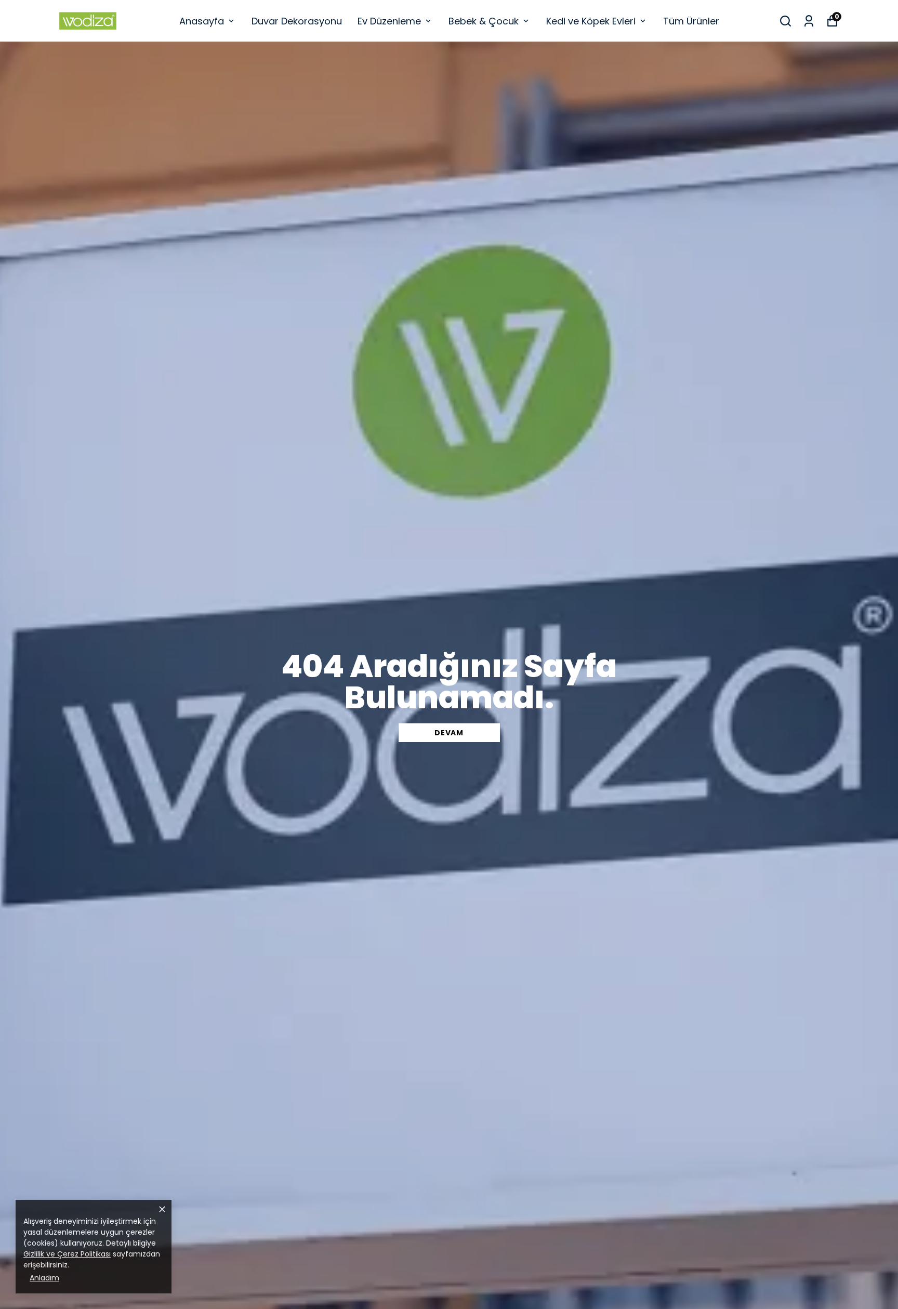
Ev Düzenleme (389, 21)
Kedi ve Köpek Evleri (591, 21)
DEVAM (449, 733)
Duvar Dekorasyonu (297, 21)
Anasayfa (201, 21)
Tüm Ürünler (691, 21)
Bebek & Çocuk (483, 21)
